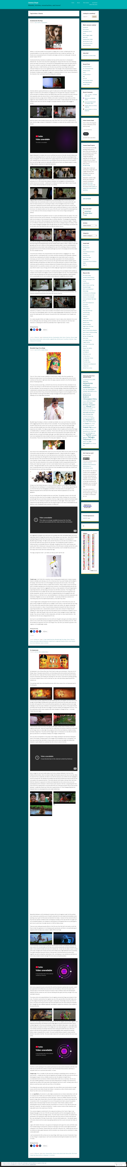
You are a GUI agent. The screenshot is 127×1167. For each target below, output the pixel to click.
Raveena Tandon (64, 641)
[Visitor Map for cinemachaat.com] (83, 526)
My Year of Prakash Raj (88, 336)
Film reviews (86, 2)
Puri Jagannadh (57, 641)
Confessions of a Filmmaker (89, 293)
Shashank (71, 339)
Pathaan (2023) (86, 70)
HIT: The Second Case (88, 68)
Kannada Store (86, 255)
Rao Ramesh (91, 429)
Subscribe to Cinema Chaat (89, 55)
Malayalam (89, 420)
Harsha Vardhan (46, 339)
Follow (85, 133)
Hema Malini (36, 641)
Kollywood (91, 412)
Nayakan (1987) (89, 103)
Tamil (88, 435)
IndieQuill (85, 316)
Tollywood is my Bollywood (89, 364)
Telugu (75, 339)
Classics (85, 401)
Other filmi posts (93, 4)
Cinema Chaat (33, 3)
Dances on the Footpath (88, 297)
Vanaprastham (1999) (88, 39)
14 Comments (38, 340)
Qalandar (85, 346)
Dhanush (85, 403)
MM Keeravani (60, 339)
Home (73, 2)
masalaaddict (44, 22)
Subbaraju (37, 642)
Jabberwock (86, 318)
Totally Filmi (86, 366)
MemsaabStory (86, 328)
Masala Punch (86, 322)
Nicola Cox (87, 98)
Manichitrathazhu (87, 45)
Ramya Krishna (39, 1155)
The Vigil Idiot (86, 360)
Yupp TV (85, 265)
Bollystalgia (85, 291)
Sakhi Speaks (86, 350)
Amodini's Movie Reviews (88, 277)
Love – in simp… (88, 94)
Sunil (94, 433)
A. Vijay (44, 639)
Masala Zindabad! (87, 175)
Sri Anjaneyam (34, 650)
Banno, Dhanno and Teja (88, 285)
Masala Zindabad (87, 324)
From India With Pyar (87, 310)
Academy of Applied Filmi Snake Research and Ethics (90, 188)
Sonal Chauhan (72, 641)
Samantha (85, 431)
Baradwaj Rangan (87, 287)
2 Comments (52, 1155)
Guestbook (94, 2)
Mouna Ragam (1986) (87, 35)
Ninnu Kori (85, 37)
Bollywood (36, 639)
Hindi (88, 407)
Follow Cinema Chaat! (88, 120)
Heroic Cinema (86, 314)
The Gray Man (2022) (88, 80)
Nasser (87, 423)
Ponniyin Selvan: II (87, 66)
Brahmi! (86, 397)
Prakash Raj (51, 641)
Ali (94, 387)
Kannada (85, 412)
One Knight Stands (87, 340)
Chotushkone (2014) (87, 43)
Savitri (89, 431)
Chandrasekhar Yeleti (57, 337)
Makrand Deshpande (43, 641)
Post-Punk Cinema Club (88, 344)
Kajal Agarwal (92, 410)
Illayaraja (93, 407)
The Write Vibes (86, 362)
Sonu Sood (32, 642)
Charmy (72, 337)
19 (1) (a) (85, 78)
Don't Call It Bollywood (88, 302)
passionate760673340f (90, 101)
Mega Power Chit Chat (88, 326)
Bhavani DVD (86, 245)
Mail (84, 76)
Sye (50, 160)
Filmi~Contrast (86, 308)
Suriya (84, 435)
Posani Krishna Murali (89, 425)
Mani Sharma (66, 1153)
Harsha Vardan (39, 339)
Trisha (92, 439)
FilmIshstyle (85, 306)
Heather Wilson (44, 349)
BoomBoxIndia (86, 247)
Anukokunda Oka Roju (36, 20)
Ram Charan (85, 429)
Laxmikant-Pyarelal (87, 416)
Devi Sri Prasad (91, 401)
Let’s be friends (87, 198)
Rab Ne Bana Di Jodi (87, 41)
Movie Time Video (87, 257)
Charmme (68, 337)
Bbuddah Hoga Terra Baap (37, 348)
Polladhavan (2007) (87, 31)
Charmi (64, 337)
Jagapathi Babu (53, 339)
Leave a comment (44, 642)
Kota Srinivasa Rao (88, 414)
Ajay (92, 387)
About (78, 2)
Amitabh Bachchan (51, 639)
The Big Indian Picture (88, 358)
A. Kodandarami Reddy (88, 379)
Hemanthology (86, 312)
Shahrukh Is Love (87, 354)
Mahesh (88, 418)
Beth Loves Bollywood (88, 289)
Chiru (94, 399)
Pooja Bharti (66, 339)
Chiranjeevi (87, 399)
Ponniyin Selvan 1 (87, 74)
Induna (84, 249)
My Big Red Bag (86, 165)
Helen (84, 407)
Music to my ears (87, 334)
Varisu (84, 72)
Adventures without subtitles (88, 385)
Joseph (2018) (86, 84)
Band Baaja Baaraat (87, 82)
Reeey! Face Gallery (87, 348)
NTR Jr (90, 423)
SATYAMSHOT (86, 352)
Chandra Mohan (49, 1153)
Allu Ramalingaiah (90, 389)
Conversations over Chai (88, 295)
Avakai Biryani (86, 283)
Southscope (86, 259)
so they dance (86, 356)
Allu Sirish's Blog (87, 275)
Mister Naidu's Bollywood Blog (90, 332)
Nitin (70, 1153)
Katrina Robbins (88, 109)
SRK (86, 433)
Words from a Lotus (87, 368)
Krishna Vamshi (60, 1153)
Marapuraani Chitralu (87, 320)
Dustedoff (85, 304)
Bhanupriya (88, 393)
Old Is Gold (85, 338)
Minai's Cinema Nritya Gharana (90, 330)
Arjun (44, 1153)
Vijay (87, 441)
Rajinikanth (94, 427)
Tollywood (36, 337)
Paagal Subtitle (86, 342)
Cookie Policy (33, 1164)
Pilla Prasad (74, 1153)
